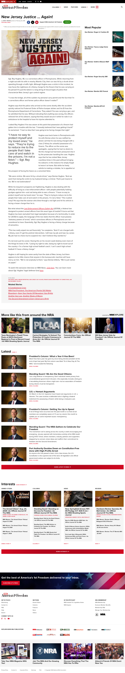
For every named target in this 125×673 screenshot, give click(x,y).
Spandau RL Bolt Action (103, 515)
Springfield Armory (71, 517)
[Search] (122, 7)
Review (99, 516)
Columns (55, 7)
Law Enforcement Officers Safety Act (38, 208)
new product (86, 517)
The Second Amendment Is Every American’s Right (28, 298)
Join (19, 1)
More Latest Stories (70, 467)
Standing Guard (39, 515)
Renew (24, 1)
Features (74, 7)
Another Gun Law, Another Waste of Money (25, 296)
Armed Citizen (6, 489)
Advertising (4, 602)
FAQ (2, 608)
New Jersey (32, 279)
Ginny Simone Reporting (22, 279)
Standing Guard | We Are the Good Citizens (50, 374)
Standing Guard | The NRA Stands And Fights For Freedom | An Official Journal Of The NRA (46, 534)
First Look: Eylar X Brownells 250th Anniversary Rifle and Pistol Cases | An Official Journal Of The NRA (76, 536)
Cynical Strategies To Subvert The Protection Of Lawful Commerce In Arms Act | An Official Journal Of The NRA (47, 338)
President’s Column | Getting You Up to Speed (51, 409)
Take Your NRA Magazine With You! (14, 662)
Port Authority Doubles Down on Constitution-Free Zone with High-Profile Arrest (54, 449)
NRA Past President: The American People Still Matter (29, 290)
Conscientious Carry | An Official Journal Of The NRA (77, 336)
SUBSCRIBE (10, 583)
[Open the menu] (97, 7)
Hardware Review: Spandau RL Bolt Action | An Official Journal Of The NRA (109, 510)
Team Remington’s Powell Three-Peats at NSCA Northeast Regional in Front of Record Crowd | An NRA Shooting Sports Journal (15, 338)
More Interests (20, 485)
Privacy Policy (4, 670)
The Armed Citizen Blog (18, 515)
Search (3, 613)
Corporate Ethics (24, 670)
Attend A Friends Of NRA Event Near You (108, 662)
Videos (83, 7)
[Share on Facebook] (28, 21)
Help (2, 610)
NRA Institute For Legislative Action (74, 602)
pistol (79, 517)
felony (19, 281)
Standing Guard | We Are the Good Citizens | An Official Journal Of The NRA (46, 519)
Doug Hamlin (48, 515)
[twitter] (33, 21)
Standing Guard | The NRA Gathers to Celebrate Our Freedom (54, 428)
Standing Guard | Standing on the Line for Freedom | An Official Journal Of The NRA (46, 510)
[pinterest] (37, 21)
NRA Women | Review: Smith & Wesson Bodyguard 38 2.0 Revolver (108, 520)
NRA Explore (67, 605)
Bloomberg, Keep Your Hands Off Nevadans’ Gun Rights (30, 293)
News (66, 7)
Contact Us (4, 605)
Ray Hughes (40, 279)
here (41, 270)
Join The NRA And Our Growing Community (46, 662)
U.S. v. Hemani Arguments (42, 391)
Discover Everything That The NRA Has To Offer (76, 662)
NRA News (11, 279)
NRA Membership (100, 602)
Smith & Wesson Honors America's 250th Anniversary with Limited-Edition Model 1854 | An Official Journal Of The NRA (77, 528)
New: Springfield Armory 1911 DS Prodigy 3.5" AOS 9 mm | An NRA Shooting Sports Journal (77, 511)
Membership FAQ (100, 608)
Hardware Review (116, 515)
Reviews (98, 489)
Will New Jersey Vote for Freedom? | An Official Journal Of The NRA (108, 337)
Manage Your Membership (102, 610)
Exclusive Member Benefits (103, 605)
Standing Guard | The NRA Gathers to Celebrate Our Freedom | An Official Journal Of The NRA (45, 526)
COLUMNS (55, 515)
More (13, 352)
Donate (29, 1)
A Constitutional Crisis (17, 287)
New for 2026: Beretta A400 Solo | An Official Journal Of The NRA (76, 521)
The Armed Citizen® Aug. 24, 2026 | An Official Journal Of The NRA (15, 510)
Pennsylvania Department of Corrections (56, 279)
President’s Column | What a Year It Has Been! (51, 356)
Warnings (33, 670)
